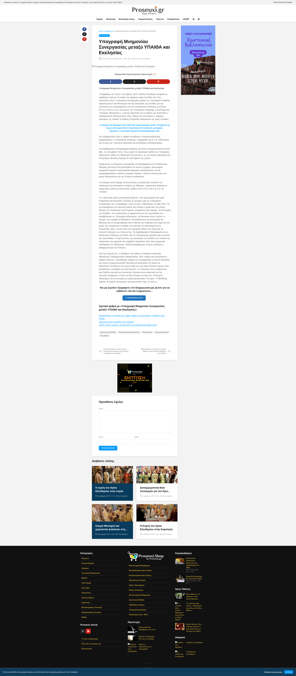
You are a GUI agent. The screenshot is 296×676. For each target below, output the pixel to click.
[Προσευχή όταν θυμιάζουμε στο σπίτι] (132, 629)
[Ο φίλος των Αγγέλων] (179, 645)
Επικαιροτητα (109, 31)
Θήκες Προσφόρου (136, 585)
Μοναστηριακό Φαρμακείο (139, 595)
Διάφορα (36, 2)
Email (137, 437)
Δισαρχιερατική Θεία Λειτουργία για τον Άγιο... (155, 489)
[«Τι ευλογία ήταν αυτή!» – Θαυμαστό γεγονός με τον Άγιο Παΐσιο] (179, 611)
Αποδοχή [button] (289, 672)
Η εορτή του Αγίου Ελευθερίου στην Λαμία (109, 489)
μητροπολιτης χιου (162, 332)
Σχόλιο (101, 408)
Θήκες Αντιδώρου (136, 590)
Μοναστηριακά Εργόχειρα (139, 565)
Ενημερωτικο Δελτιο (135, 298)
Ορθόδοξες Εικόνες (137, 605)
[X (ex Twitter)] (82, 631)
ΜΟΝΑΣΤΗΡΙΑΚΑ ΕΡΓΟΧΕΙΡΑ (282, 2)
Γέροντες (160, 19)
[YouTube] (88, 631)
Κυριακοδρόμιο (59, 2)
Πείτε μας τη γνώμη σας (91, 644)
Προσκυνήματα (69, 2)
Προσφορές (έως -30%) (138, 615)
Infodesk (105, 59)
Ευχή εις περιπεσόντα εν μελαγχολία (145, 646)
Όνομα (101, 437)
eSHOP (186, 19)
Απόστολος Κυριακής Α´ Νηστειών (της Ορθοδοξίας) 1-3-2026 (192, 562)
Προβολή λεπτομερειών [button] (273, 672)
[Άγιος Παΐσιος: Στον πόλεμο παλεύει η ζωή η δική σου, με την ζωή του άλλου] (179, 626)
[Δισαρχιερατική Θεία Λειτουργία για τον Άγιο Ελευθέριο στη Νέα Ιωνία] (156, 474)
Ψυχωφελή (23, 2)
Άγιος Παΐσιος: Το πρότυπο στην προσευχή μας (193, 596)
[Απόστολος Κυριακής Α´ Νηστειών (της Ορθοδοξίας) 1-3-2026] (179, 560)
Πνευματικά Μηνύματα (46, 2)
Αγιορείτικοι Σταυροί (137, 580)
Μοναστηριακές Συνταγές (92, 607)
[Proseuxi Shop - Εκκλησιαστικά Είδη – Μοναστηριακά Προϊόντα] (146, 556)
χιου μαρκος (104, 335)
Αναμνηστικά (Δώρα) (137, 610)
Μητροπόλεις (102, 2)
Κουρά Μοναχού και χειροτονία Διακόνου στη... (111, 527)
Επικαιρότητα (173, 19)
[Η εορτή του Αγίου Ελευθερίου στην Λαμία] (112, 474)
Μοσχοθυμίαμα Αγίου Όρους (140, 570)
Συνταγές (109, 2)
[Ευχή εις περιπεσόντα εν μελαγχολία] (132, 648)
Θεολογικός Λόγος (127, 19)
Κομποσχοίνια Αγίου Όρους (140, 575)
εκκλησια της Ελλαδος (108, 332)
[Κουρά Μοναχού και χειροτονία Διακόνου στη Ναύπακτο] (112, 513)
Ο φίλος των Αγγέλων (194, 642)
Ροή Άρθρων (8, 2)
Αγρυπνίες (15, 2)
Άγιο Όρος (78, 2)
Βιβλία (120, 2)
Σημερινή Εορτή (145, 19)
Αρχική (99, 19)
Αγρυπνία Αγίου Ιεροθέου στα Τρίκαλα (116, 322)
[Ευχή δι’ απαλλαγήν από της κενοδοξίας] (132, 638)
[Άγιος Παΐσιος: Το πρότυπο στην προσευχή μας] (179, 596)
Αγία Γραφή (93, 2)
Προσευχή (110, 19)
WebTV (115, 2)
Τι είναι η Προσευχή (90, 639)
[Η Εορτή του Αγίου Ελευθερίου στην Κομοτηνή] (156, 513)
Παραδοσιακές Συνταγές (91, 612)
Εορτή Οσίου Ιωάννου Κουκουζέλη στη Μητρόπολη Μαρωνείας (128, 325)
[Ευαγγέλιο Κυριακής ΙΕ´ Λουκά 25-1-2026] (179, 578)
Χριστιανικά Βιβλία (136, 600)
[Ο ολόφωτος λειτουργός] (179, 654)
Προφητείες (85, 2)
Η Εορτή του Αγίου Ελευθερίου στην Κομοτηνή (156, 527)
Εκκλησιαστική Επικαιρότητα (129, 332)
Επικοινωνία (87, 649)
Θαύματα (30, 2)
